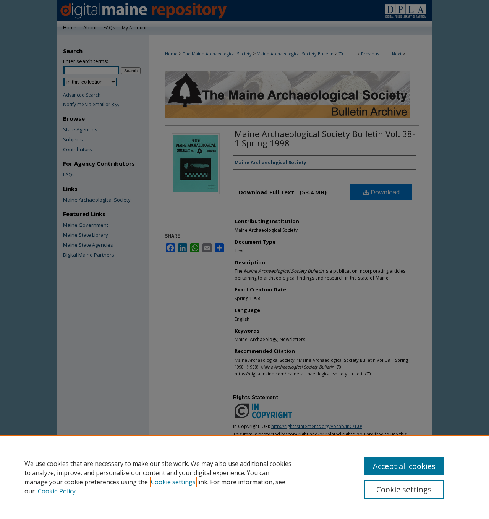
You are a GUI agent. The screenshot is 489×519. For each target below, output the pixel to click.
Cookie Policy (57, 491)
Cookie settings (173, 482)
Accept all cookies (404, 466)
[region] (244, 477)
